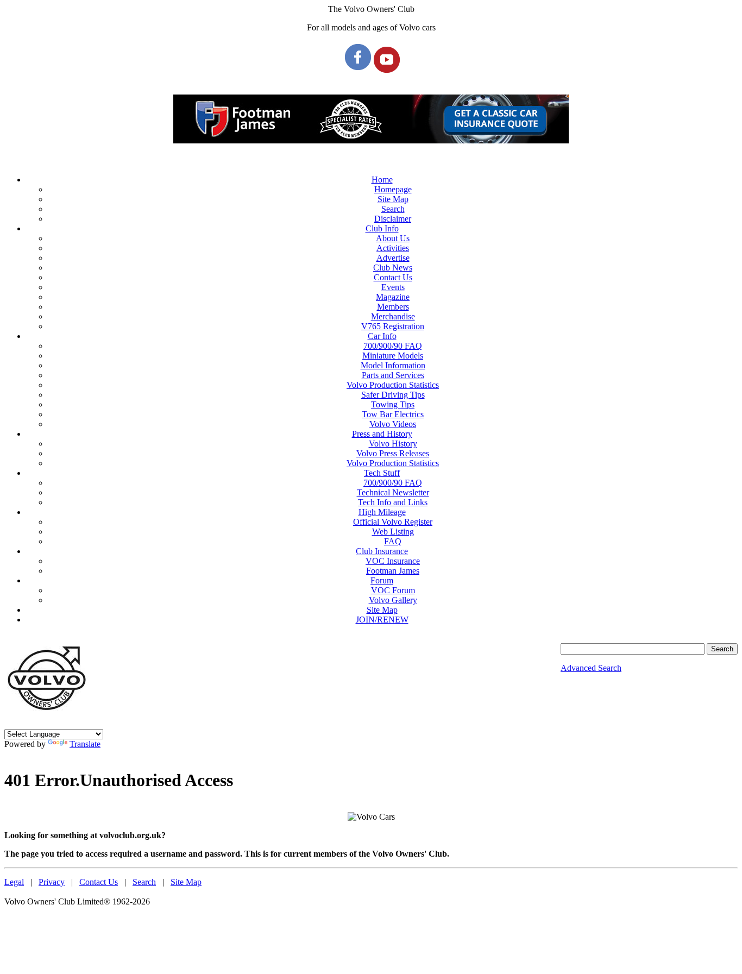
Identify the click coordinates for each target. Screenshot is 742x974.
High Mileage (382, 512)
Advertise (393, 257)
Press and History (382, 433)
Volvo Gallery (393, 600)
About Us (393, 238)
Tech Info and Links (392, 502)
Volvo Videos (392, 424)
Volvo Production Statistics (393, 384)
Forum (381, 580)
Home (382, 179)
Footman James (392, 570)
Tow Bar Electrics (393, 414)
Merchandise (393, 316)
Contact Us (393, 277)
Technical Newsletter (393, 492)
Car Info (382, 336)
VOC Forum (393, 590)
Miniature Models (392, 355)
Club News (392, 267)
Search (393, 208)
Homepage (393, 189)
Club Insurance (382, 551)
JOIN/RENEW (382, 619)
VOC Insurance (393, 560)
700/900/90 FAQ (392, 345)
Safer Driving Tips (393, 394)
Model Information (393, 365)
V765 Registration (392, 326)
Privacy (52, 882)
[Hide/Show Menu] (371, 161)
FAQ (392, 541)
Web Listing (393, 531)
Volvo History (393, 443)
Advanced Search (591, 668)
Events (393, 287)
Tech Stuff (382, 472)
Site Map (393, 199)
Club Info (382, 228)
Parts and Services (393, 375)
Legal (14, 882)
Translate (85, 744)
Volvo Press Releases (392, 453)
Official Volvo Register (392, 521)
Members (393, 306)
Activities (392, 248)
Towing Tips (392, 404)
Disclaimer (392, 218)
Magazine (393, 296)
